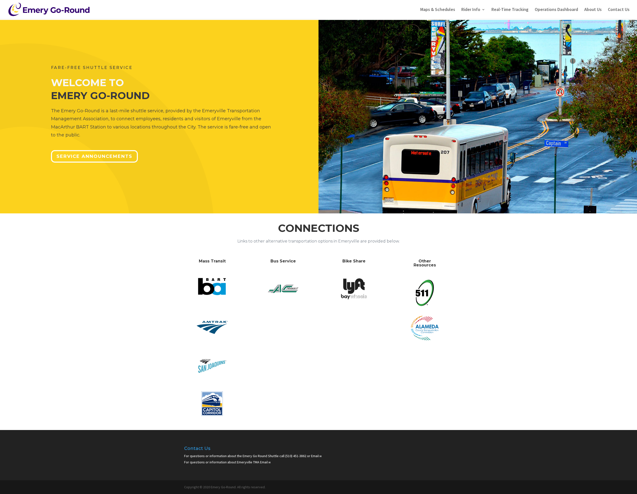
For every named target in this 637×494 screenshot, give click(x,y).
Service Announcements (94, 156)
